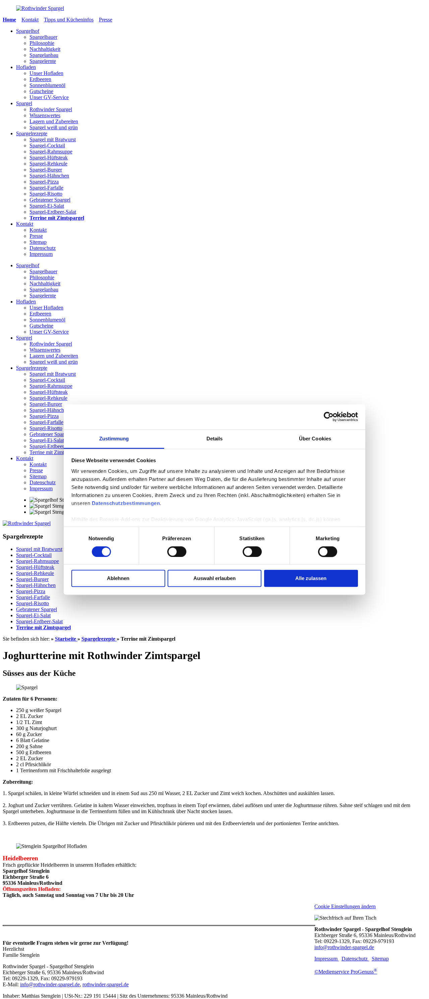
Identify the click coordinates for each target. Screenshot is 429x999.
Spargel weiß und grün (53, 127)
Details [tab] (214, 438)
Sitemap (38, 242)
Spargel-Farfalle (46, 188)
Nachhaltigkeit (44, 49)
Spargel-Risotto (45, 194)
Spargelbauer (43, 37)
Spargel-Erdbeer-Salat (52, 212)
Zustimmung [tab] (114, 438)
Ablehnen (118, 578)
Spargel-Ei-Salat (46, 206)
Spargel (24, 103)
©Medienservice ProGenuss (345, 972)
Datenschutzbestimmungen (126, 503)
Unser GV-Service (49, 97)
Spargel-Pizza (44, 182)
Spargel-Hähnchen (49, 176)
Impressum (41, 254)
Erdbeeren (40, 79)
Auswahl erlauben (214, 578)
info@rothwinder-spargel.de (50, 984)
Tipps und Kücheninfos (69, 19)
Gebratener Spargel (49, 200)
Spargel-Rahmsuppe (50, 151)
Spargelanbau (43, 55)
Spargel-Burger (45, 169)
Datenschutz (42, 248)
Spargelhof (27, 31)
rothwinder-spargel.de (105, 984)
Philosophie (41, 43)
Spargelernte (42, 61)
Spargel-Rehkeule (48, 163)
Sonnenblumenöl (47, 85)
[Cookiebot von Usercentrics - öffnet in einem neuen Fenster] (328, 417)
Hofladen (26, 67)
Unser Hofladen (46, 73)
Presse (105, 19)
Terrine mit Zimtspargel (56, 218)
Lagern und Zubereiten (53, 121)
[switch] (176, 551)
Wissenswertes (44, 115)
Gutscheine (41, 91)
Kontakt (30, 19)
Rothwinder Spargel (50, 109)
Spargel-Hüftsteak (48, 157)
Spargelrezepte (31, 133)
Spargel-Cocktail (47, 145)
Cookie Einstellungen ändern (345, 906)
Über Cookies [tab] (315, 438)
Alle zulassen (310, 578)
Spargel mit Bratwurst (52, 139)
